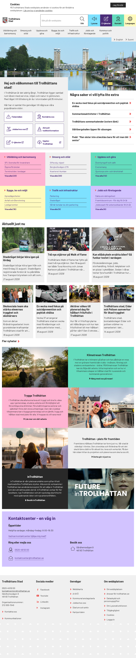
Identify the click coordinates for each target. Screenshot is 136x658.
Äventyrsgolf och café (105, 162)
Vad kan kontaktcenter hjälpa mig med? (27, 536)
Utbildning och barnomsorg (10, 32)
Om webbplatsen (114, 589)
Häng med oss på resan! (102, 378)
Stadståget (55, 200)
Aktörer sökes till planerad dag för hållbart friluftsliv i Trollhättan (81, 311)
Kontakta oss (48, 116)
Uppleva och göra (42, 32)
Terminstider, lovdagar (15, 171)
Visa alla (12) (101, 175)
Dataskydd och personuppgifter (112, 599)
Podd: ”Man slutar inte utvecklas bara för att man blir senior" (100, 139)
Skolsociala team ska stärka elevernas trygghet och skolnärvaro (15, 311)
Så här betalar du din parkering (64, 204)
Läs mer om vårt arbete (36, 419)
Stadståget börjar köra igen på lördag (21, 258)
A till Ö (75, 593)
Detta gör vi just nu (102, 456)
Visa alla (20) (56, 175)
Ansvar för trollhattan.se (118, 593)
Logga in (111, 619)
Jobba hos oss (19, 129)
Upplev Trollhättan (48, 142)
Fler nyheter (9, 341)
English (119, 39)
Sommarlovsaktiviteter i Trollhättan (91, 113)
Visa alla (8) (100, 209)
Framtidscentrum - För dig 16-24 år (111, 200)
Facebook (44, 589)
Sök (82, 23)
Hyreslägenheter (12, 196)
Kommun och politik (105, 32)
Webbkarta (78, 589)
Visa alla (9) (55, 209)
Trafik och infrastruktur (74, 32)
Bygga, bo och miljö (57, 32)
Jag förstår (118, 5)
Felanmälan (17, 116)
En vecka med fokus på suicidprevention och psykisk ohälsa (100, 105)
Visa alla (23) (11, 175)
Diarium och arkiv (81, 607)
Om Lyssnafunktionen (117, 605)
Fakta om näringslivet (105, 196)
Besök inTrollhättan (36, 500)
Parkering (54, 196)
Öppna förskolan (12, 167)
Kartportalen (79, 612)
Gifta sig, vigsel (57, 162)
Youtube (44, 595)
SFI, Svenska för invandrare (17, 162)
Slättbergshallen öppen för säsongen (91, 129)
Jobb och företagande (89, 32)
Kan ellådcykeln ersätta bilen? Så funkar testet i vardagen (112, 256)
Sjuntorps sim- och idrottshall (109, 171)
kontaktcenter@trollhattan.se (16, 591)
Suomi (130, 39)
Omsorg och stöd (25, 32)
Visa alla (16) (10, 209)
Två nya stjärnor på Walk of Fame (67, 254)
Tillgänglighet (113, 610)
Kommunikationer (13, 618)
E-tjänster (17, 142)
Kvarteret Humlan (58, 171)
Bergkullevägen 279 (59, 167)
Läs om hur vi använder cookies (37, 10)
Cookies (110, 615)
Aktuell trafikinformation (51, 129)
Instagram (45, 608)
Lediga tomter (11, 204)
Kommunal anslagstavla (84, 598)
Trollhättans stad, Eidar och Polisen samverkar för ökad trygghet (118, 309)
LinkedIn (44, 601)
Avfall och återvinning (15, 200)
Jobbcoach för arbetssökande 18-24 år (113, 204)
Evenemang (101, 167)
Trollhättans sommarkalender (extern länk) (95, 121)
